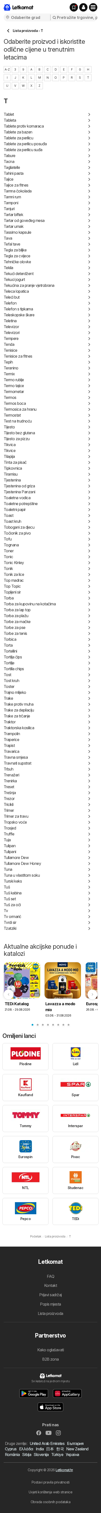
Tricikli (8, 804)
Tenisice (10, 350)
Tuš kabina (13, 892)
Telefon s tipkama (18, 308)
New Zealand (77, 1448)
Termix (9, 373)
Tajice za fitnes (16, 185)
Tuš (7, 887)
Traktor (9, 721)
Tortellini (10, 651)
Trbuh (8, 769)
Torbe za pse (14, 627)
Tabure (9, 155)
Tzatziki (10, 928)
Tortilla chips (14, 668)
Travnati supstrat (17, 763)
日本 (50, 1448)
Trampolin (12, 733)
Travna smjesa (16, 757)
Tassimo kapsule (17, 232)
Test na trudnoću (18, 421)
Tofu (8, 539)
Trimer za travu (16, 816)
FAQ (50, 1276)
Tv (6, 910)
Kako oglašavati (50, 1349)
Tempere (11, 338)
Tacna (9, 161)
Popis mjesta (50, 1304)
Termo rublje (14, 379)
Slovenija (41, 1454)
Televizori (12, 332)
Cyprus (11, 1448)
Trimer (9, 810)
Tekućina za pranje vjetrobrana (29, 285)
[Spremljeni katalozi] (74, 7)
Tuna (8, 869)
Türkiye (57, 1454)
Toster (9, 686)
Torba (8, 598)
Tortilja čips (13, 657)
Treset (9, 786)
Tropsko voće (15, 822)
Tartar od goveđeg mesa (24, 220)
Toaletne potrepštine (21, 503)
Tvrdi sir (10, 922)
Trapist (9, 745)
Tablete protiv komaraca (24, 126)
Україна (72, 1454)
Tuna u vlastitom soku (22, 875)
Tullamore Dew (16, 857)
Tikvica (9, 444)
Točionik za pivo (17, 533)
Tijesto (9, 426)
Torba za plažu (16, 615)
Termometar (14, 391)
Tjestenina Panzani (19, 491)
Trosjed (10, 828)
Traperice (11, 739)
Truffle (9, 833)
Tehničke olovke (17, 261)
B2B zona (50, 1359)
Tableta (10, 120)
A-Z (7, 69)
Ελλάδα (26, 1448)
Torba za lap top (17, 609)
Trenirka (10, 780)
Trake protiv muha (18, 704)
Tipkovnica (13, 468)
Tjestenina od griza (19, 485)
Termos (10, 397)
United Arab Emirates (47, 1443)
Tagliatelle (12, 167)
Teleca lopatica (16, 291)
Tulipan (9, 845)
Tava (8, 238)
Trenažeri (11, 774)
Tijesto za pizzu (17, 438)
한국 (60, 1448)
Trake (8, 698)
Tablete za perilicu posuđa (25, 143)
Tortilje (9, 662)
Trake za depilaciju (19, 710)
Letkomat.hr (64, 1470)
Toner (8, 550)
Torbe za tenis (15, 633)
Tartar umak (13, 226)
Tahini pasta (14, 173)
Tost (7, 674)
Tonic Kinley (14, 562)
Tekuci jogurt (14, 279)
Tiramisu (11, 474)
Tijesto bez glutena (19, 432)
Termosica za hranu (20, 409)
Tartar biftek (13, 214)
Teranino (11, 367)
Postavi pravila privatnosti (50, 1482)
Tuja (7, 839)
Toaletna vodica (17, 497)
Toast (8, 515)
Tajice (8, 179)
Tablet (9, 114)
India (40, 1448)
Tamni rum (12, 196)
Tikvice (9, 450)
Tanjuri (9, 208)
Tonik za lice (14, 574)
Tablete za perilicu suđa (23, 149)
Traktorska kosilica (19, 727)
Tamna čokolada (18, 191)
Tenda (9, 344)
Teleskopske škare (19, 314)
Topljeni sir (12, 592)
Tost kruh (11, 680)
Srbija (26, 1454)
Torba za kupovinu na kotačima (30, 603)
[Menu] (93, 7)
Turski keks (13, 881)
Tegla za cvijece (17, 255)
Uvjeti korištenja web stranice (51, 1492)
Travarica (11, 751)
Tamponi (11, 202)
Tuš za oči (12, 904)
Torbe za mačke (17, 621)
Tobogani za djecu (19, 527)
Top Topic (12, 586)
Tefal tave (12, 244)
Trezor (9, 798)
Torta (8, 645)
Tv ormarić (12, 916)
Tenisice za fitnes (18, 356)
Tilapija (9, 456)
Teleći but (12, 297)
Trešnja (10, 792)
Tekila (8, 267)
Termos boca (15, 403)
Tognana (11, 544)
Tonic (8, 556)
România (12, 1454)
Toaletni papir (15, 509)
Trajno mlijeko (15, 692)
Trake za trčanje (17, 715)
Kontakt (50, 1285)
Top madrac (14, 580)
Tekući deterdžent (18, 273)
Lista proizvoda (50, 1313)
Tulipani (10, 851)
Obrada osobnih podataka (50, 1502)
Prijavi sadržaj (50, 1294)
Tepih (8, 362)
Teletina (10, 320)
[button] (83, 7)
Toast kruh (12, 521)
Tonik (8, 568)
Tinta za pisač (15, 462)
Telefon (10, 303)
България (75, 1443)
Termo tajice (14, 385)
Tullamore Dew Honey (22, 863)
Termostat (12, 415)
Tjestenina (12, 480)
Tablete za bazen (18, 132)
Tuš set (10, 898)
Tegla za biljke (15, 249)
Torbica (10, 639)
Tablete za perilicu (18, 137)
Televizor (11, 326)
